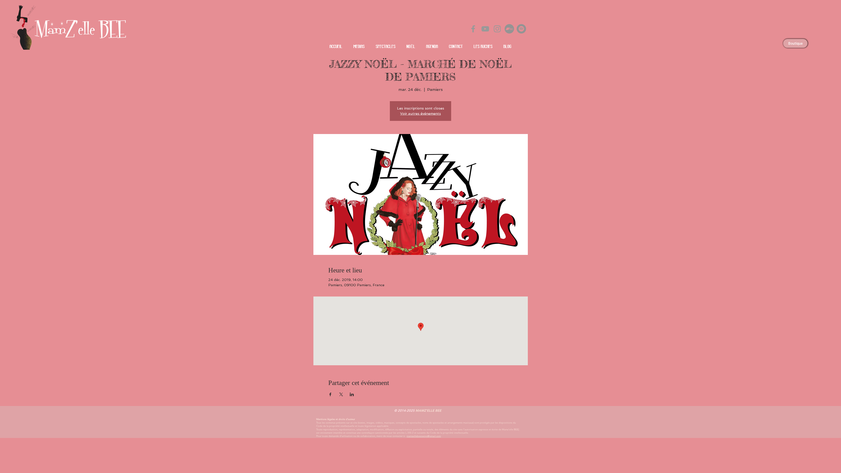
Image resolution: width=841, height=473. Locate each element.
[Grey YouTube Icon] (485, 29)
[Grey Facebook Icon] (473, 29)
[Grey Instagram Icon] (497, 29)
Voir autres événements (420, 113)
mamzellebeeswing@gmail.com (424, 436)
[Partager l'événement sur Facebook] (330, 394)
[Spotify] (521, 29)
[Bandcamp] (509, 29)
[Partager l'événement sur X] (341, 394)
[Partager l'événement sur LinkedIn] (352, 394)
